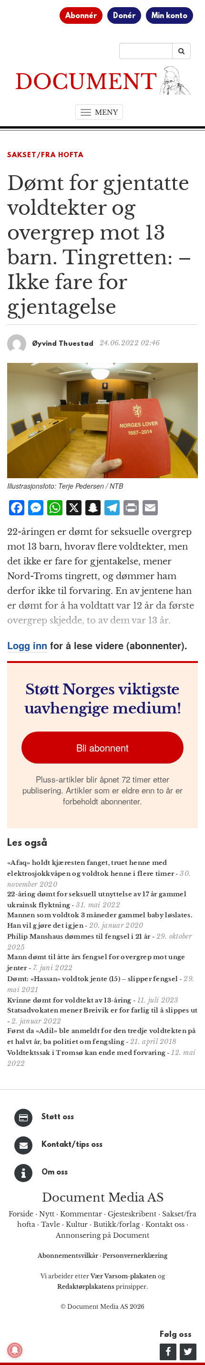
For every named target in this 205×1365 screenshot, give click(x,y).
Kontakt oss (164, 1224)
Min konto (169, 16)
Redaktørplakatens (85, 1286)
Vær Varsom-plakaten (123, 1276)
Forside (21, 1214)
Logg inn (27, 645)
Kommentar (81, 1214)
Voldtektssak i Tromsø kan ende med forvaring (86, 1053)
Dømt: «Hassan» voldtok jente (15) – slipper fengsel (92, 979)
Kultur (77, 1224)
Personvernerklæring (134, 1255)
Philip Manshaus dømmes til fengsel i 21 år (79, 937)
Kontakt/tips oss (71, 1145)
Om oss (54, 1172)
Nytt (46, 1214)
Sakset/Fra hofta (45, 155)
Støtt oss (57, 1117)
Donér (124, 16)
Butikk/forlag (116, 1224)
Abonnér (81, 16)
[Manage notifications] (14, 1350)
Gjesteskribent (132, 1214)
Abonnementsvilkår (69, 1255)
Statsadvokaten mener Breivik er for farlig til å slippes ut (102, 1010)
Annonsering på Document (102, 1235)
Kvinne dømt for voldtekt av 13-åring (69, 1000)
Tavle (50, 1224)
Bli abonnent (102, 747)
